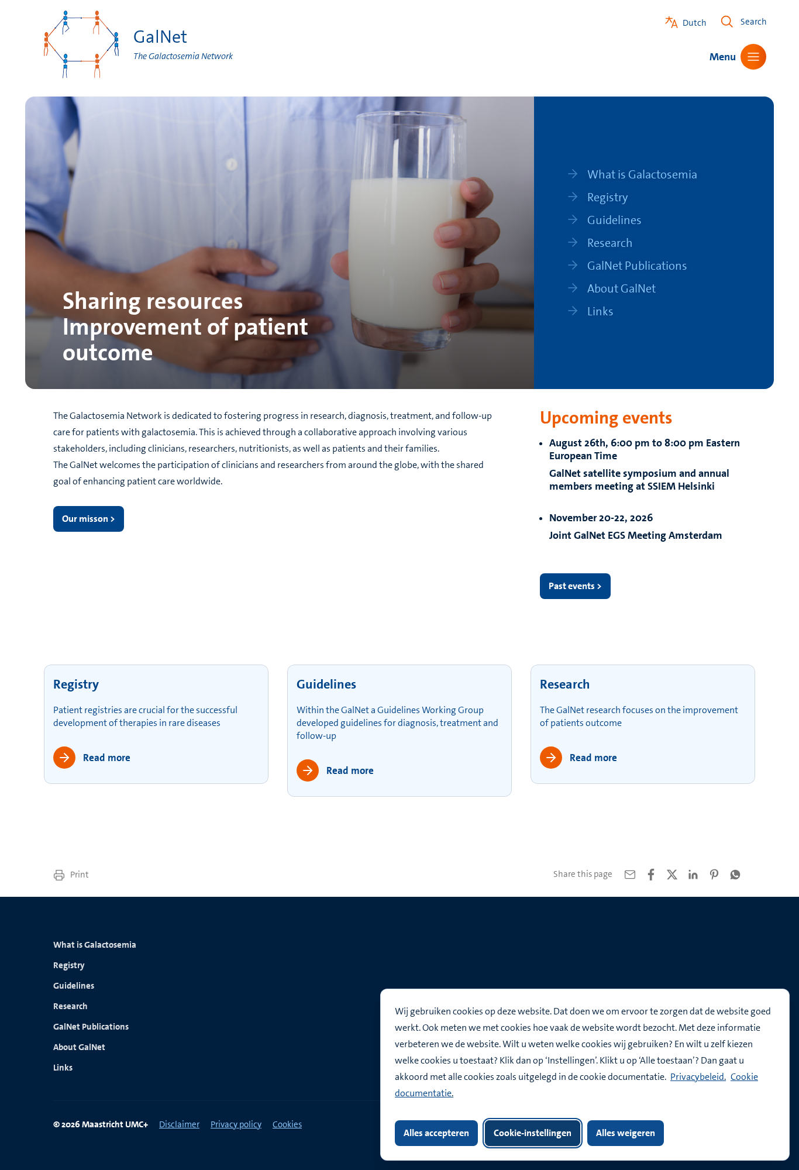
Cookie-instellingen (532, 1133)
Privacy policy (236, 1124)
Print (78, 874)
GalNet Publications (91, 1027)
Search (754, 21)
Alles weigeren (625, 1133)
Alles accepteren (436, 1133)
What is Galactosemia (94, 945)
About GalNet (79, 1047)
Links (63, 1067)
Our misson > (88, 518)
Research (565, 684)
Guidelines (326, 684)
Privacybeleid (697, 1077)
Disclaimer (179, 1124)
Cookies (287, 1124)
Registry (76, 684)
